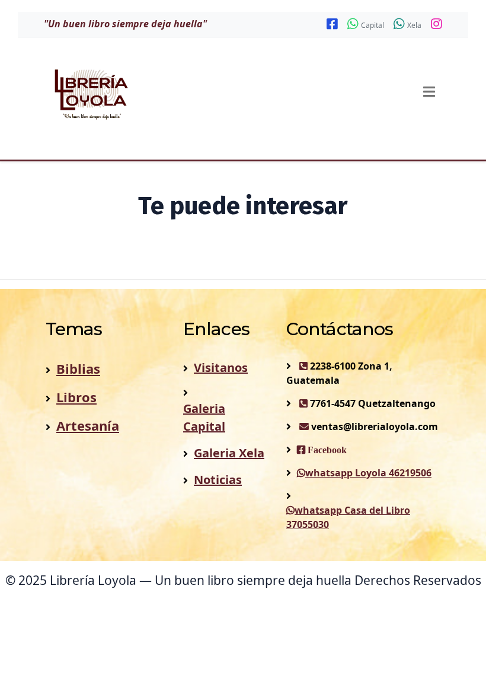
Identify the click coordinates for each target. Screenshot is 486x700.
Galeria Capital (204, 417)
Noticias (218, 480)
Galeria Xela (229, 453)
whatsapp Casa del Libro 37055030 (348, 517)
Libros (76, 397)
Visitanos (221, 367)
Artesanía (87, 425)
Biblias (78, 368)
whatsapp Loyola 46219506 (368, 472)
